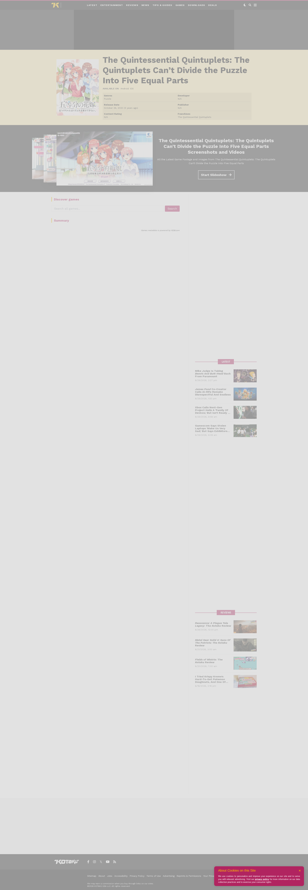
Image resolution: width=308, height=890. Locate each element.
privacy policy (262, 879)
